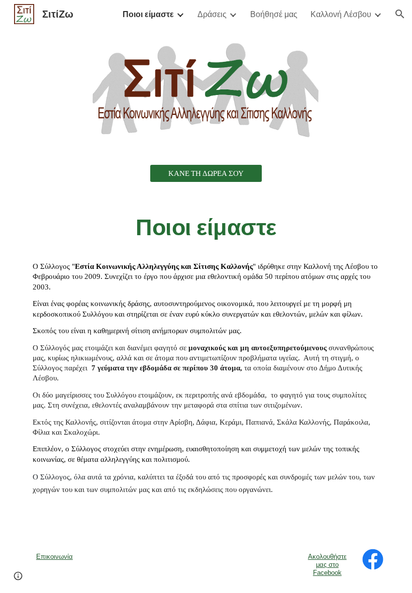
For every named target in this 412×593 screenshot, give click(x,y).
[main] (206, 227)
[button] (400, 14)
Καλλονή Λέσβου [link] (341, 14)
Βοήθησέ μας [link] (273, 14)
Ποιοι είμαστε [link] (148, 14)
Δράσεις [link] (212, 14)
